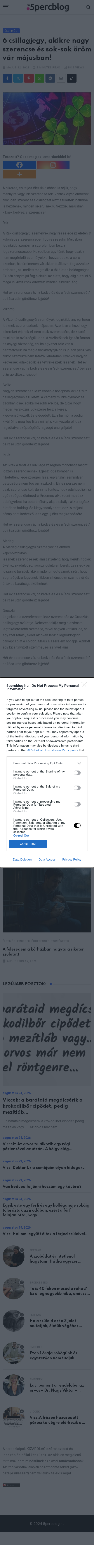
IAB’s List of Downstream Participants (52, 750)
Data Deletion (22, 859)
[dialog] (47, 772)
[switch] (77, 773)
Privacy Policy (71, 859)
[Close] (85, 686)
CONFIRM (28, 844)
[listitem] (47, 763)
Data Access (47, 859)
